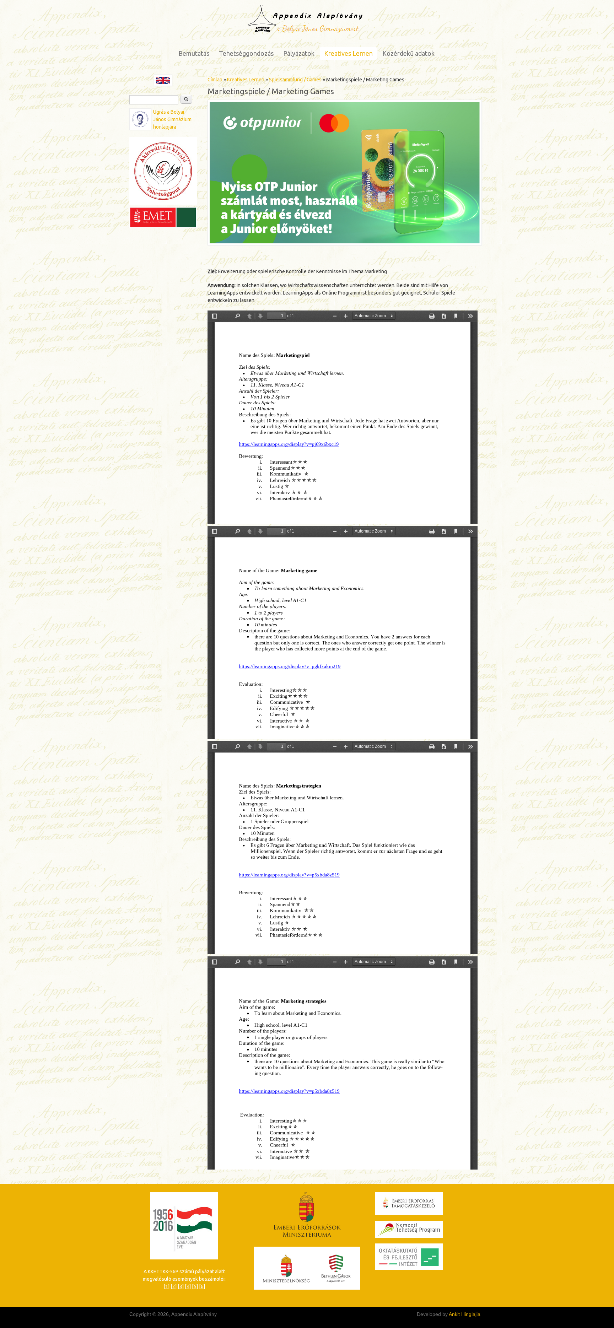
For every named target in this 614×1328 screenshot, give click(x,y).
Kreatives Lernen (348, 53)
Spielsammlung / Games (295, 79)
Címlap (215, 79)
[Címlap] (307, 33)
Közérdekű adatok (408, 53)
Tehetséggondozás (246, 53)
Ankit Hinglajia (464, 1314)
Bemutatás (193, 53)
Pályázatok (298, 53)
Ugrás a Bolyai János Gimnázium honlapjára (172, 119)
